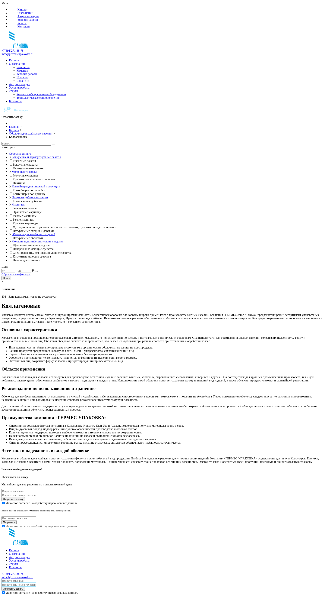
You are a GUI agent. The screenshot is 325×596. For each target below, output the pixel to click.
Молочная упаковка (24, 171)
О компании (25, 13)
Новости (22, 77)
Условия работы (27, 19)
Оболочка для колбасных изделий (33, 234)
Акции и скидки (28, 16)
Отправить (9, 522)
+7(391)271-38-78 (13, 50)
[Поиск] (53, 144)
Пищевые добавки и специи (30, 197)
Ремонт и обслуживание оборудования (41, 94)
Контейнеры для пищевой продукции (36, 186)
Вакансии (23, 80)
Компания (23, 67)
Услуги (22, 23)
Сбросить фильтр (20, 153)
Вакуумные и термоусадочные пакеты (36, 157)
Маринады (18, 204)
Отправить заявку (13, 499)
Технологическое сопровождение (38, 97)
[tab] (162, 147)
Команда (22, 70)
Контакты (23, 26)
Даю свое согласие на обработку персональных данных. (42, 503)
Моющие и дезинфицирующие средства (37, 241)
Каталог (22, 9)
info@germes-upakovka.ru (17, 54)
